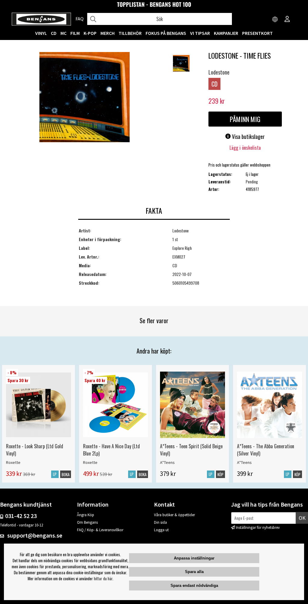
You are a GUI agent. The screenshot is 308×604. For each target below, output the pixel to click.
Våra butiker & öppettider (174, 514)
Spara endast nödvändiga (194, 585)
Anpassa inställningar (194, 558)
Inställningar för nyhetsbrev (258, 527)
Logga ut (161, 529)
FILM (75, 33)
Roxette (13, 462)
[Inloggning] (287, 19)
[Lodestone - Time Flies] (84, 97)
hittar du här (103, 578)
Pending (252, 182)
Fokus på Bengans (166, 33)
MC (63, 33)
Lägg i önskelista (245, 147)
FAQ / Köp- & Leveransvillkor (100, 529)
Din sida (160, 522)
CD (54, 33)
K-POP (90, 33)
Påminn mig (245, 119)
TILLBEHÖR (130, 33)
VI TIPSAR (200, 33)
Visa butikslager (248, 136)
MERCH (107, 33)
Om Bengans (87, 522)
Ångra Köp (85, 514)
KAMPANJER (226, 33)
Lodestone (218, 72)
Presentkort (257, 33)
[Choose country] (275, 19)
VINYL (41, 33)
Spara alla (194, 571)
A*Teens (167, 462)
